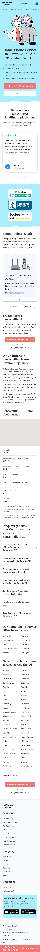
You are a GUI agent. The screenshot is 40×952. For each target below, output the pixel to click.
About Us (7, 856)
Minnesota (7, 716)
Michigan (25, 712)
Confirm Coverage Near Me (20, 339)
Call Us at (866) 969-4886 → (20, 86)
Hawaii (5, 691)
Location (26, 9)
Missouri (6, 720)
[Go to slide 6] (24, 177)
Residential (15, 9)
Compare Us (8, 837)
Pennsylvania (27, 745)
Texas (5, 758)
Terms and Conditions (11, 926)
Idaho (23, 691)
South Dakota (9, 753)
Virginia (24, 762)
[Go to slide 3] (19, 177)
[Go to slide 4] (20, 177)
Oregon (6, 745)
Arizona (6, 674)
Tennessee (26, 753)
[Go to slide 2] (17, 177)
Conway (24, 636)
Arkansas (25, 674)
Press (5, 864)
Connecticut (8, 683)
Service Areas (9, 845)
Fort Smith (26, 640)
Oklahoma (25, 741)
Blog (4, 875)
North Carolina (9, 737)
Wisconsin (7, 770)
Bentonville (8, 636)
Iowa (5, 699)
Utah (23, 758)
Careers (6, 860)
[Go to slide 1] (15, 177)
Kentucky (7, 704)
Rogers (6, 653)
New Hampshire (10, 729)
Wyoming (25, 770)
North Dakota (27, 737)
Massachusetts (9, 712)
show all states (9, 775)
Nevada (24, 724)
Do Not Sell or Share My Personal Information (16, 934)
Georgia (24, 687)
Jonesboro (7, 644)
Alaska (24, 670)
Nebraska (7, 724)
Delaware (25, 683)
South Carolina (27, 749)
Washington (8, 766)
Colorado (25, 679)
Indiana (24, 695)
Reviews (6, 868)
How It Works (9, 841)
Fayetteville (8, 640)
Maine (5, 708)
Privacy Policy (8, 929)
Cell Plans (7, 830)
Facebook (7, 887)
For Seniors (8, 818)
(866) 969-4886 (27, 4)
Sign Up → (20, 93)
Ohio (5, 741)
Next (27, 307)
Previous (13, 307)
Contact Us (8, 871)
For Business (8, 826)
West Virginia (27, 766)
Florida (6, 687)
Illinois (5, 695)
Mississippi (26, 716)
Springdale (26, 653)
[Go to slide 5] (22, 177)
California (7, 679)
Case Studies (9, 833)
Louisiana (25, 704)
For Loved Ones (10, 822)
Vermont (6, 762)
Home (5, 9)
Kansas (24, 699)
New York (25, 733)
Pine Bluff (25, 648)
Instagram (7, 891)
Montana (25, 720)
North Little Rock (10, 648)
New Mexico (8, 733)
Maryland (25, 708)
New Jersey (26, 729)
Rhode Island (8, 749)
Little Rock (26, 644)
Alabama (7, 670)
